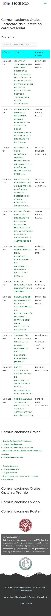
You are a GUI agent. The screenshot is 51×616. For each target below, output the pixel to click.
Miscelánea (8, 479)
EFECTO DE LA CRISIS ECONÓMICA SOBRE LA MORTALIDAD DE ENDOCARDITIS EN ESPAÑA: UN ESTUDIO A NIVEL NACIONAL (23, 161)
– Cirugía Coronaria (9, 466)
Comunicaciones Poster (21, 511)
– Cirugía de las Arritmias (12, 457)
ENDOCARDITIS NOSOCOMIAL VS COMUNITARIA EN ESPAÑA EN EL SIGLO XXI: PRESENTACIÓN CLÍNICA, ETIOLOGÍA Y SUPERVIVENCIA (23, 192)
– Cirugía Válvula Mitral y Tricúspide (17, 447)
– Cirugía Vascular (9, 473)
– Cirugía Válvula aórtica (11, 444)
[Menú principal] (45, 3)
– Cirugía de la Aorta (10, 469)
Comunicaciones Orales (21, 432)
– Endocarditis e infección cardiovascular (19, 476)
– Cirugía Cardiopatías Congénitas (16, 441)
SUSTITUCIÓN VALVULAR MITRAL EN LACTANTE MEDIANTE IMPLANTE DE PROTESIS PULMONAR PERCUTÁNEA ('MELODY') (23, 348)
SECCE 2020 (20, 3)
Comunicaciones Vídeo (20, 502)
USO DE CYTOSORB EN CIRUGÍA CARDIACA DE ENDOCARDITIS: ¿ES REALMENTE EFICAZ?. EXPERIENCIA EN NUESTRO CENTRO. (23, 380)
